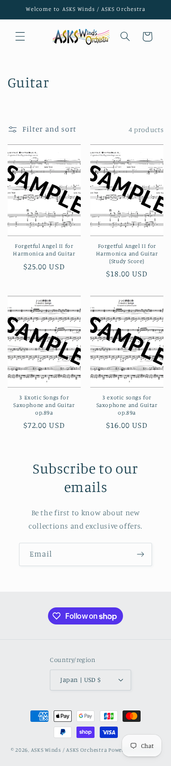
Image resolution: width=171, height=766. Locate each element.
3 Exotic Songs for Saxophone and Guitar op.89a (44, 405)
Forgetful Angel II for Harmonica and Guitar (44, 249)
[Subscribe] (141, 554)
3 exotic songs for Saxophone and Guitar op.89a (127, 405)
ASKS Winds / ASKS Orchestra (69, 750)
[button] (20, 36)
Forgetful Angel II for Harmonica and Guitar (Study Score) (127, 253)
